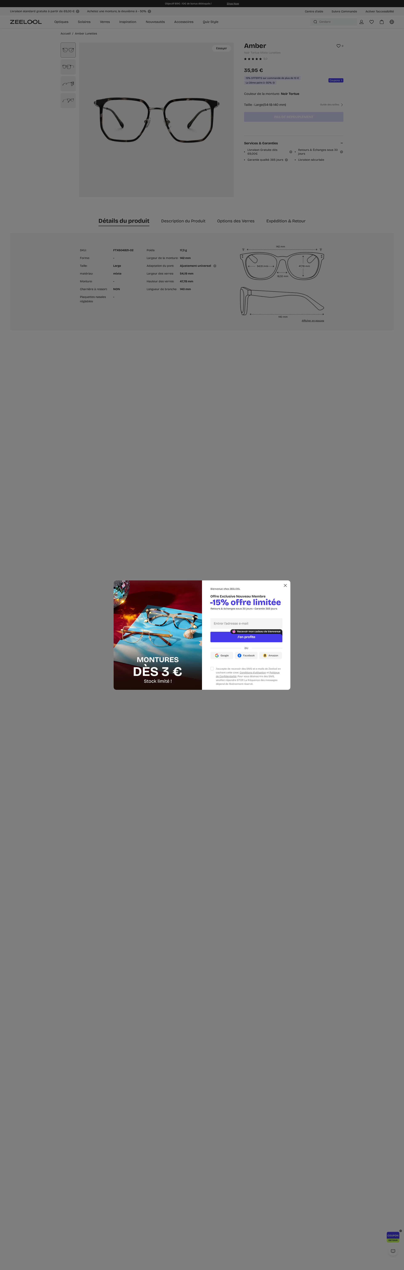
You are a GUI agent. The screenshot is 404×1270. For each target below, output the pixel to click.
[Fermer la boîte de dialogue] (285, 585)
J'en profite (246, 637)
